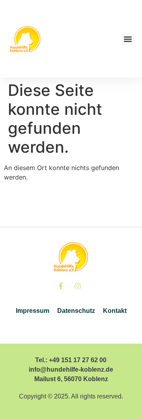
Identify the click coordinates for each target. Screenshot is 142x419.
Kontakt (115, 310)
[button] (127, 38)
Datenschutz (76, 310)
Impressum (32, 310)
